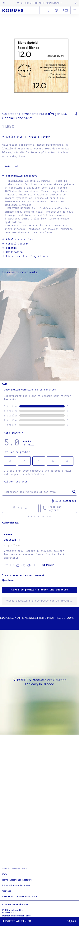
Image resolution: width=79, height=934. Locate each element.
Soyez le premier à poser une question (39, 589)
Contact (6, 891)
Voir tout (11, 166)
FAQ (4, 874)
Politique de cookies (12, 910)
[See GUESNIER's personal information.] (19, 539)
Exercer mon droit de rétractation (19, 896)
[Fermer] (75, 3)
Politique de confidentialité (16, 915)
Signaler (48, 564)
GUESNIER (10, 539)
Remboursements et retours (17, 880)
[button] (66, 10)
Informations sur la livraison (16, 885)
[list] (39, 62)
